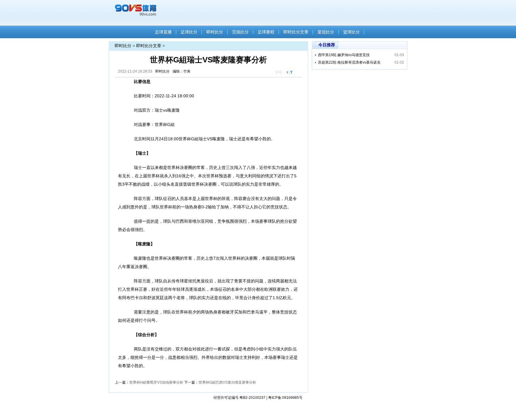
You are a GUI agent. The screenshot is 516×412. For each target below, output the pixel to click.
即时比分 (214, 32)
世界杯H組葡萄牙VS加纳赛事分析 (156, 382)
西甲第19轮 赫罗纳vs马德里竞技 (344, 55)
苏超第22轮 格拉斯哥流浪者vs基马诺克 (349, 62)
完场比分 (240, 32)
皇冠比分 (325, 32)
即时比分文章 (295, 32)
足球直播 (163, 32)
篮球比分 (351, 32)
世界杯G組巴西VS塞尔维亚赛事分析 (227, 382)
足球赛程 (266, 32)
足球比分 (189, 32)
